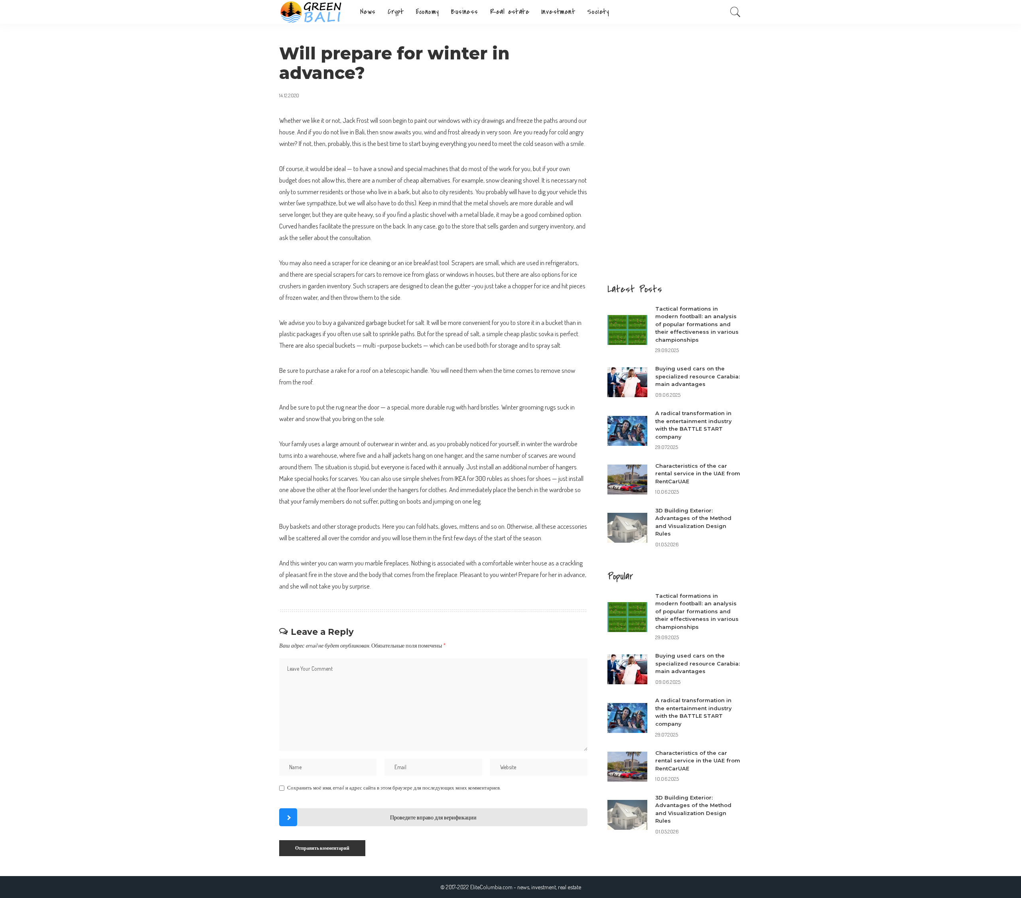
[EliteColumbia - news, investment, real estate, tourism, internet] (313, 12)
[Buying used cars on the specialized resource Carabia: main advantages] (627, 382)
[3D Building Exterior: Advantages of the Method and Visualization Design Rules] (627, 528)
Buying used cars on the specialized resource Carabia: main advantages (697, 376)
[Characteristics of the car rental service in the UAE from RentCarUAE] (627, 479)
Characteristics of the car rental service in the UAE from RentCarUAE (697, 473)
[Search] (735, 12)
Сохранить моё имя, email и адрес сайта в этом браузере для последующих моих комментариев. (394, 787)
